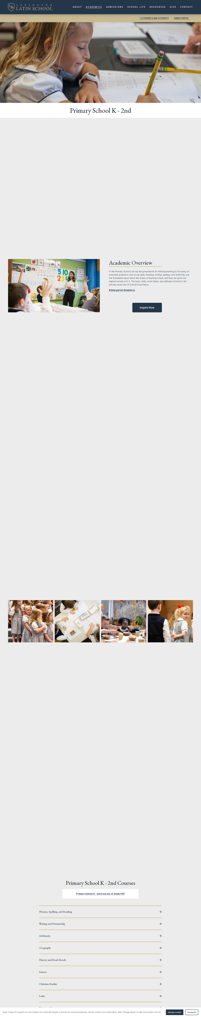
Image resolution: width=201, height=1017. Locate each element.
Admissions (114, 7)
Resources (158, 7)
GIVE (173, 7)
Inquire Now (147, 307)
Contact (186, 7)
